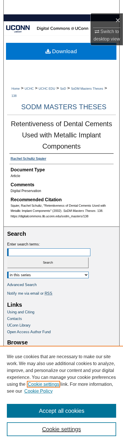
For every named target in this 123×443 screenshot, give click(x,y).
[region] (61, 394)
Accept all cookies (61, 411)
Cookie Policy (38, 391)
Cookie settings (43, 384)
